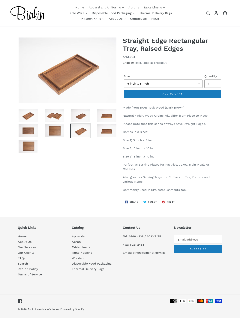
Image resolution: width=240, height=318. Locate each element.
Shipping (128, 62)
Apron (76, 242)
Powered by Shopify (72, 309)
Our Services (27, 247)
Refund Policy (28, 269)
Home (22, 236)
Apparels (78, 236)
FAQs (21, 258)
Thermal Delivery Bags (88, 269)
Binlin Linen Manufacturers (43, 309)
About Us (25, 242)
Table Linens (81, 247)
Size (127, 76)
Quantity (210, 76)
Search (23, 263)
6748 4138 (136, 236)
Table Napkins (82, 252)
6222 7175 (154, 236)
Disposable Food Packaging (92, 263)
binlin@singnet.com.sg (149, 252)
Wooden (78, 258)
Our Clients (26, 252)
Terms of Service (30, 274)
